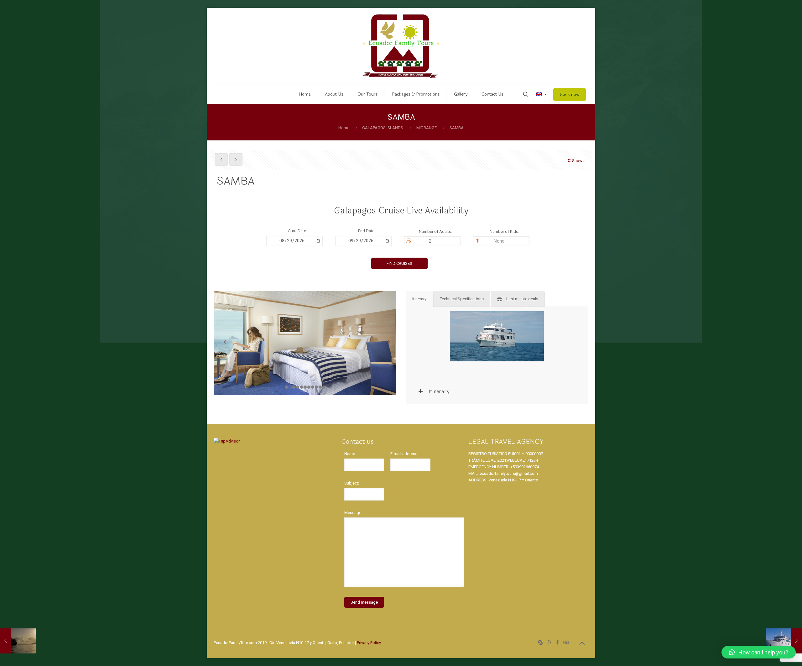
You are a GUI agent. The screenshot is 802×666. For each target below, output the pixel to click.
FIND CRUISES (399, 263)
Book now (570, 94)
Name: (350, 453)
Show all (579, 160)
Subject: (351, 483)
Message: (353, 512)
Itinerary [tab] (438, 391)
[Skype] (540, 642)
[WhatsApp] (548, 642)
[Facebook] (557, 642)
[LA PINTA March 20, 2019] (784, 640)
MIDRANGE (426, 127)
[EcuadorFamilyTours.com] (401, 46)
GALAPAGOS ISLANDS (382, 127)
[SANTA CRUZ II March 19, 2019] (18, 640)
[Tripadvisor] (565, 642)
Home (343, 127)
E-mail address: (404, 453)
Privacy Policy (369, 642)
